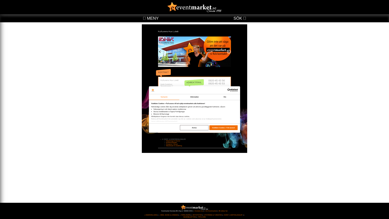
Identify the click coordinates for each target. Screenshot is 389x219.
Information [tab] (194, 97)
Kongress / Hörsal (172, 144)
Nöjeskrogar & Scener (173, 141)
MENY (153, 18)
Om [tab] (225, 97)
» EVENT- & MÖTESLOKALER (232, 215)
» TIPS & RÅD (201, 217)
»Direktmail (194, 82)
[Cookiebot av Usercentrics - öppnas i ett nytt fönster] (229, 90)
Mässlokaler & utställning (174, 146)
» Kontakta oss (198, 211)
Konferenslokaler (171, 142)
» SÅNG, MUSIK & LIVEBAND (168, 215)
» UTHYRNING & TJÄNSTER (212, 215)
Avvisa (194, 128)
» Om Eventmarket (210, 211)
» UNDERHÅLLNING (150, 215)
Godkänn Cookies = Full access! (223, 128)
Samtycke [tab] (164, 97)
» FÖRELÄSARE (185, 215)
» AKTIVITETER (197, 215)
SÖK (238, 18)
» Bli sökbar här (223, 211)
